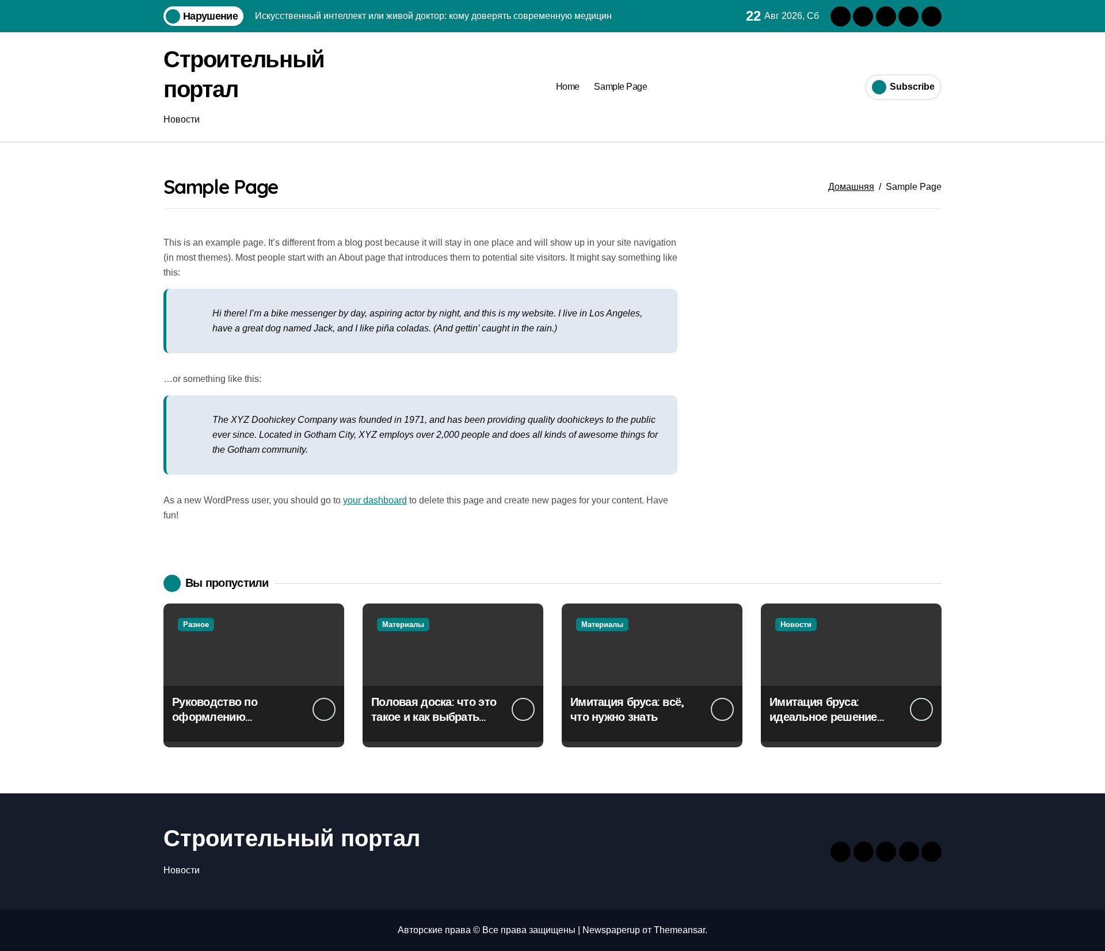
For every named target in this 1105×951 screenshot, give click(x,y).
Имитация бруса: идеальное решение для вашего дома (823, 716)
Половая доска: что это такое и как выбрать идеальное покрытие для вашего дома (433, 724)
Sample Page (620, 86)
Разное (196, 624)
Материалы (403, 624)
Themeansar (679, 930)
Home (568, 86)
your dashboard (375, 500)
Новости (795, 624)
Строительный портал (291, 838)
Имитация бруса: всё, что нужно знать (627, 709)
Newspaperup (611, 930)
